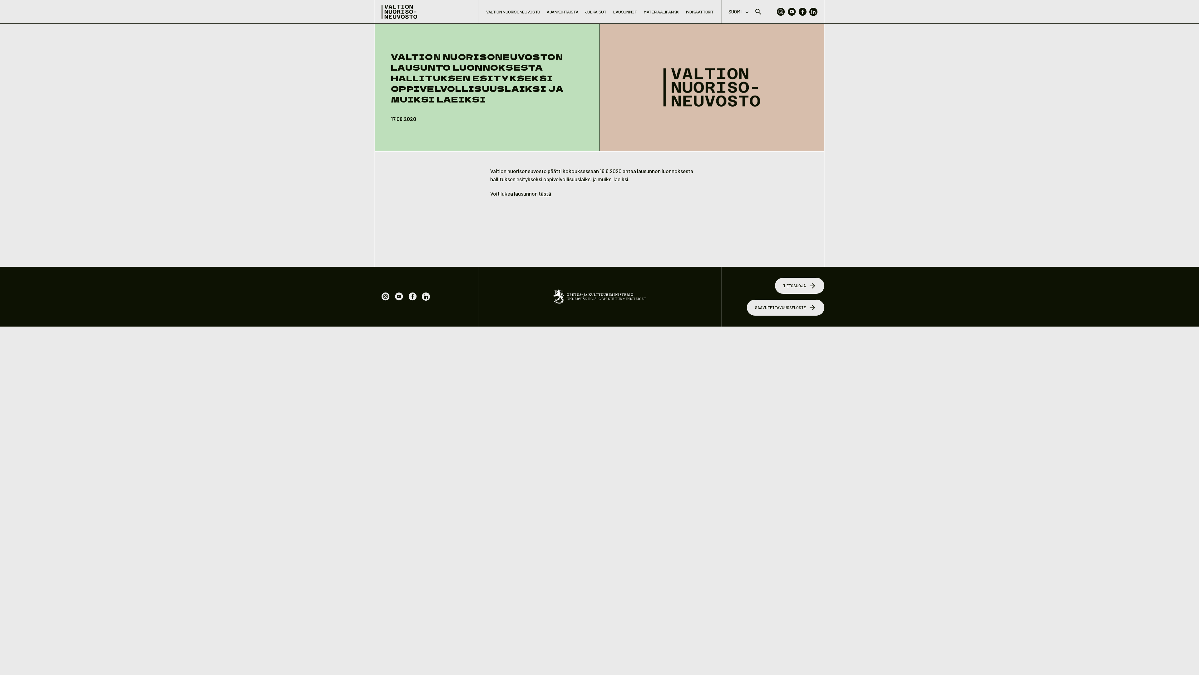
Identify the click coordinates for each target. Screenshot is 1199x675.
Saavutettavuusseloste (780, 307)
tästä (545, 193)
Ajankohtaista (562, 11)
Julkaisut (596, 11)
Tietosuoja (794, 285)
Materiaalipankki (661, 11)
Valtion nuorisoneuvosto (513, 11)
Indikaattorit (700, 11)
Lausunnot (625, 11)
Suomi (735, 11)
